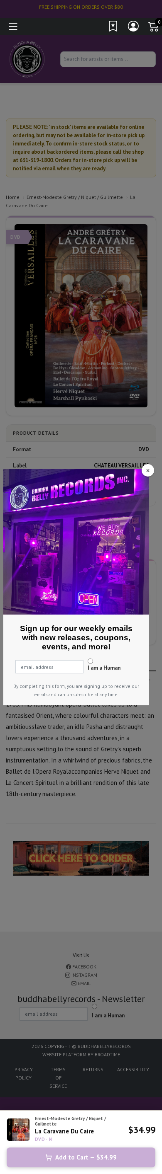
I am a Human (104, 667)
